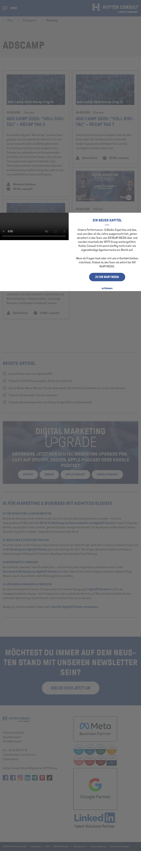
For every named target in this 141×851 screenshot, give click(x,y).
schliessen (107, 288)
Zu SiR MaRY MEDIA (107, 276)
